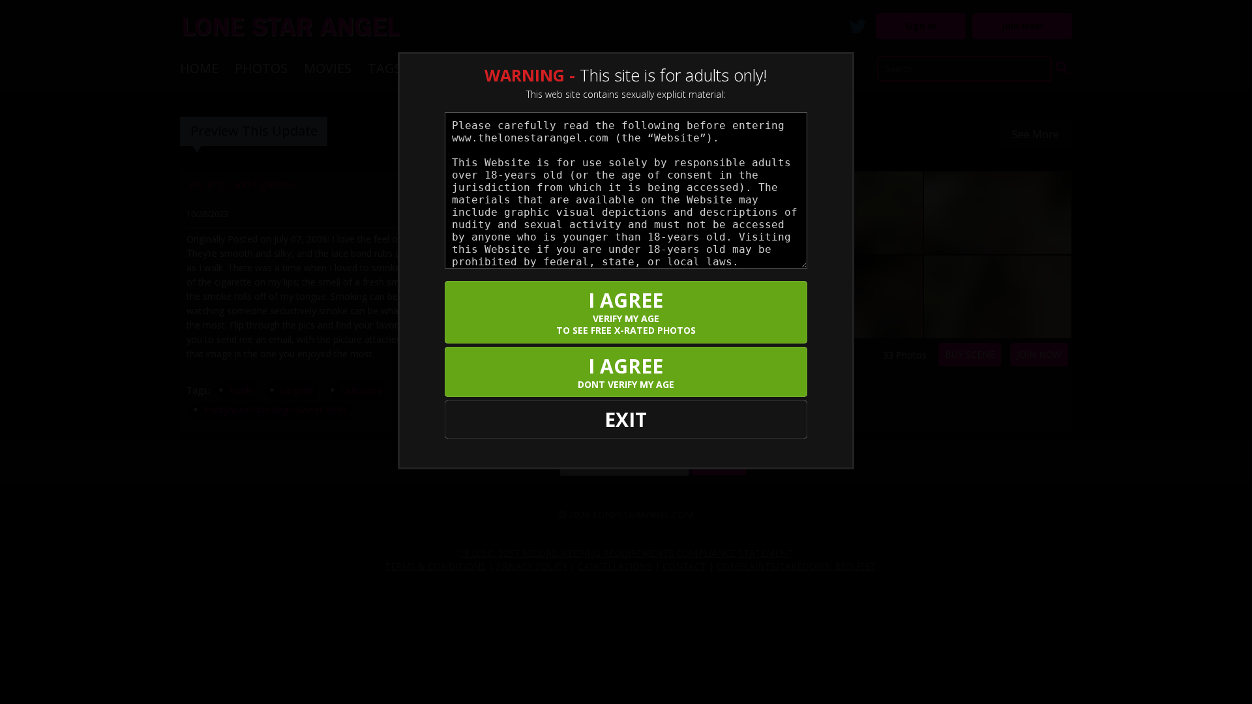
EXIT (625, 419)
